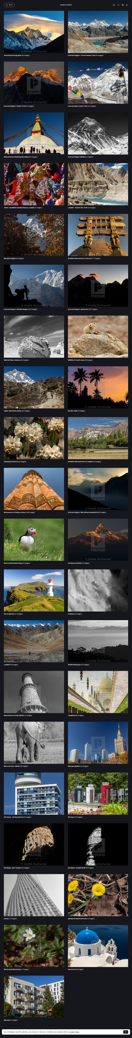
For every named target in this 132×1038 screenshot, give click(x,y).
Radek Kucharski (66, 5)
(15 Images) (78, 563)
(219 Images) (20, 309)
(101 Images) (82, 106)
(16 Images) (17, 411)
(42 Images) (16, 868)
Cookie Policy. (74, 1032)
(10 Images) (82, 207)
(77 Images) (84, 258)
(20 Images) (17, 563)
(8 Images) (14, 258)
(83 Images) (76, 715)
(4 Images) (23, 207)
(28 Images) (75, 969)
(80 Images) (87, 512)
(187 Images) (83, 309)
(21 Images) (80, 157)
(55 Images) (85, 55)
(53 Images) (16, 766)
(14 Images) (18, 715)
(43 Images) (75, 817)
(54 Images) (19, 106)
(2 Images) (76, 411)
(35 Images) (16, 360)
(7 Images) (16, 969)
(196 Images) (19, 512)
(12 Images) (15, 461)
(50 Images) (17, 55)
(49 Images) (78, 766)
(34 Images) (84, 461)
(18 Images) (75, 614)
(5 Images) (17, 817)
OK (126, 1032)
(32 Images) (81, 868)
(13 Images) (10, 918)
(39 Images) (80, 360)
